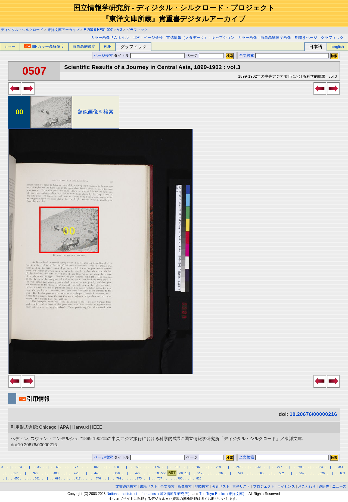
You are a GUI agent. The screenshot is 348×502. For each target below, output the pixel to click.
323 (320, 467)
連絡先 (324, 486)
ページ (192, 56)
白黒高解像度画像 (275, 38)
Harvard (80, 427)
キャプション (223, 38)
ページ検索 (103, 56)
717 (78, 478)
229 (218, 467)
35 (39, 467)
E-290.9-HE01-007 (98, 30)
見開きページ (305, 38)
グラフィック (137, 30)
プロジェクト (263, 486)
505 (158, 473)
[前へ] (14, 93)
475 (137, 473)
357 (15, 473)
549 (240, 473)
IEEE (97, 427)
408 (56, 473)
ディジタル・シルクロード (22, 30)
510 (186, 473)
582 (281, 473)
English (337, 46)
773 (139, 478)
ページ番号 (153, 38)
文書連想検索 (126, 486)
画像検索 (185, 486)
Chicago (48, 427)
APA (64, 427)
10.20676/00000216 (313, 414)
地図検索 (202, 486)
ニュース (339, 486)
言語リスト (241, 486)
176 (157, 467)
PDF (107, 46)
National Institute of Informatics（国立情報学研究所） (149, 494)
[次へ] (28, 93)
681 (37, 478)
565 (261, 473)
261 (259, 467)
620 (322, 473)
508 (180, 473)
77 (76, 467)
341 (340, 467)
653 (16, 478)
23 (20, 467)
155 (136, 467)
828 (198, 478)
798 (180, 478)
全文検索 (246, 56)
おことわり (307, 486)
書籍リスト (148, 486)
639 (342, 473)
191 (177, 467)
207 (197, 467)
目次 (136, 38)
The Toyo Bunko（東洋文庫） (222, 494)
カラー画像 (247, 38)
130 (116, 467)
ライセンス (286, 486)
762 (118, 478)
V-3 (119, 30)
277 (279, 467)
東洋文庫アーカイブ (63, 30)
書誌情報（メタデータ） (187, 38)
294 (299, 467)
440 (96, 473)
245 (238, 467)
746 (98, 478)
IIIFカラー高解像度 (48, 46)
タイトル (122, 56)
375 (35, 473)
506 (163, 473)
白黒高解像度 (84, 46)
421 (76, 473)
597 (301, 473)
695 (57, 478)
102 (96, 467)
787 (159, 478)
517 (199, 473)
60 (57, 467)
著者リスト (220, 486)
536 (220, 473)
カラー (9, 46)
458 (117, 473)
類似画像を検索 (95, 112)
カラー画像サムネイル (110, 38)
